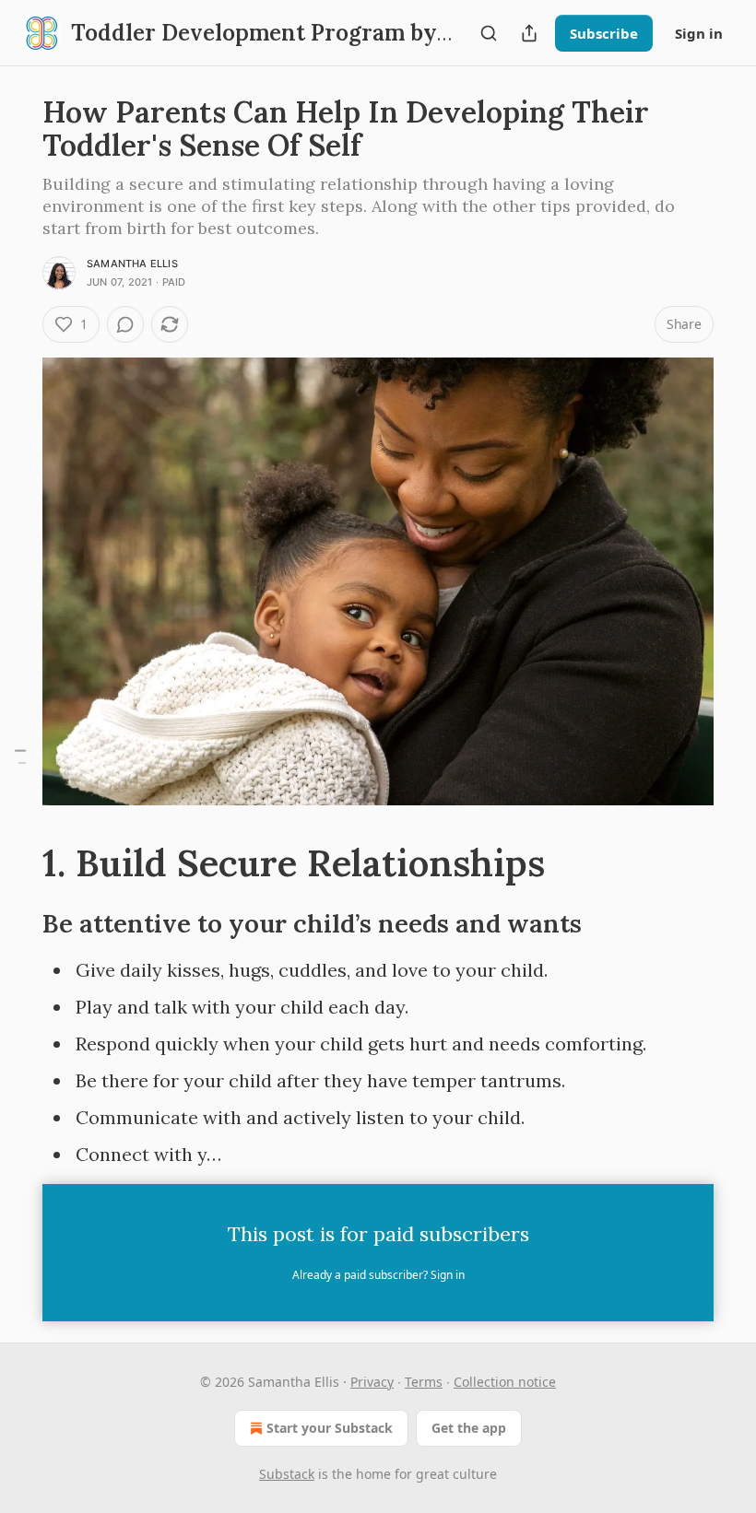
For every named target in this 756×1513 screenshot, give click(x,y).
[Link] (16, 863)
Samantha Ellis (132, 263)
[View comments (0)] (125, 324)
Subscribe (604, 33)
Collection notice (505, 1381)
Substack (286, 1474)
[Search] (488, 33)
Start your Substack (329, 1428)
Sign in (699, 33)
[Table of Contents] (20, 757)
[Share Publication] (529, 33)
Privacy (372, 1381)
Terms (424, 1381)
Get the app (468, 1428)
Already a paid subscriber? (378, 1275)
